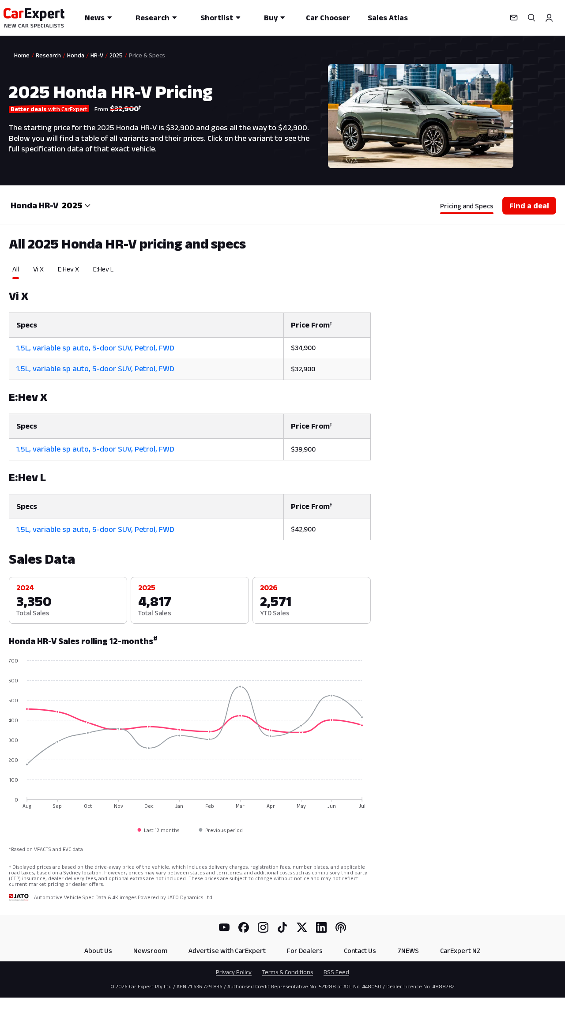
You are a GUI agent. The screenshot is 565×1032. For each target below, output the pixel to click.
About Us (98, 950)
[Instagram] (263, 927)
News (95, 17)
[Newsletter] (514, 17)
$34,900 (303, 347)
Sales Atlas (388, 17)
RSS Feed (336, 972)
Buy (271, 17)
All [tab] (15, 269)
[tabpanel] (190, 410)
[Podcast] (340, 927)
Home (22, 55)
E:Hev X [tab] (68, 269)
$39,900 (303, 449)
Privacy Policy (234, 972)
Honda (75, 55)
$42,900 (303, 529)
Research (153, 17)
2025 (116, 55)
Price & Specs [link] (147, 55)
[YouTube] (224, 927)
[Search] (531, 17)
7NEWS (408, 950)
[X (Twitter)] (302, 927)
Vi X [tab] (38, 269)
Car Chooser (328, 17)
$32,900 (303, 369)
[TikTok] (282, 927)
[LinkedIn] (321, 927)
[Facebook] (243, 927)
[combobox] (76, 205)
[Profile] (549, 17)
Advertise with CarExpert (227, 950)
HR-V (96, 55)
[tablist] (190, 272)
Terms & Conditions (287, 972)
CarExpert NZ (460, 950)
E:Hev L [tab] (103, 269)
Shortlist (216, 17)
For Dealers (305, 950)
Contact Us (360, 950)
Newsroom (150, 950)
